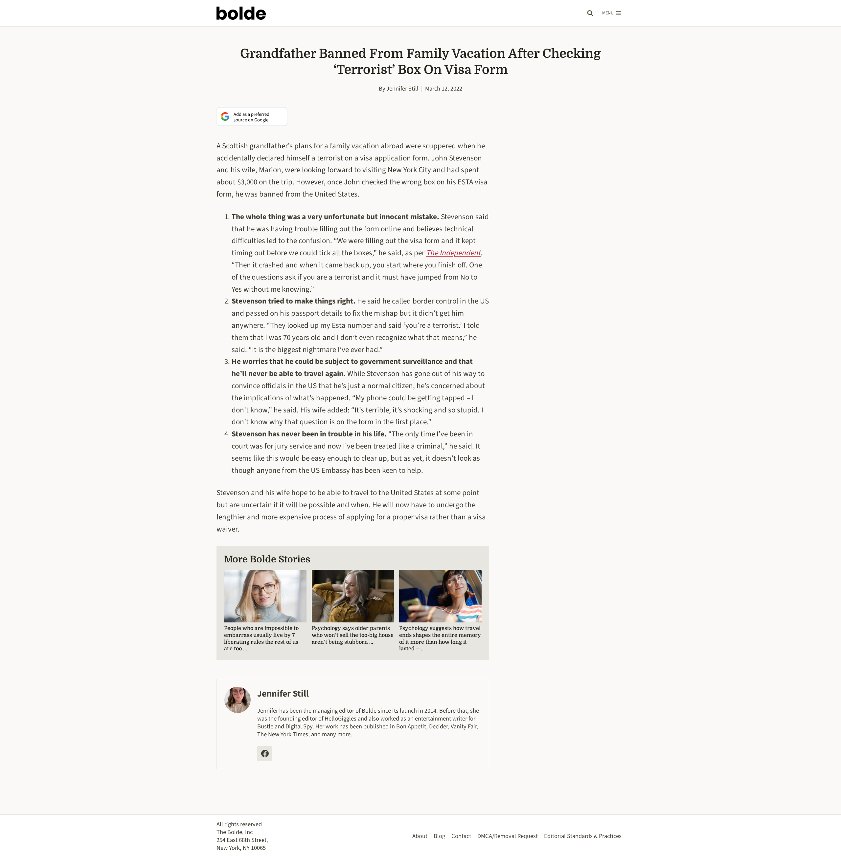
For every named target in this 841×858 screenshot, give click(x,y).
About (419, 836)
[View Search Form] (590, 13)
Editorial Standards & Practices (583, 836)
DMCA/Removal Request (507, 836)
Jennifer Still (402, 88)
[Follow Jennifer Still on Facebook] (264, 753)
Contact (461, 836)
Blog (439, 836)
